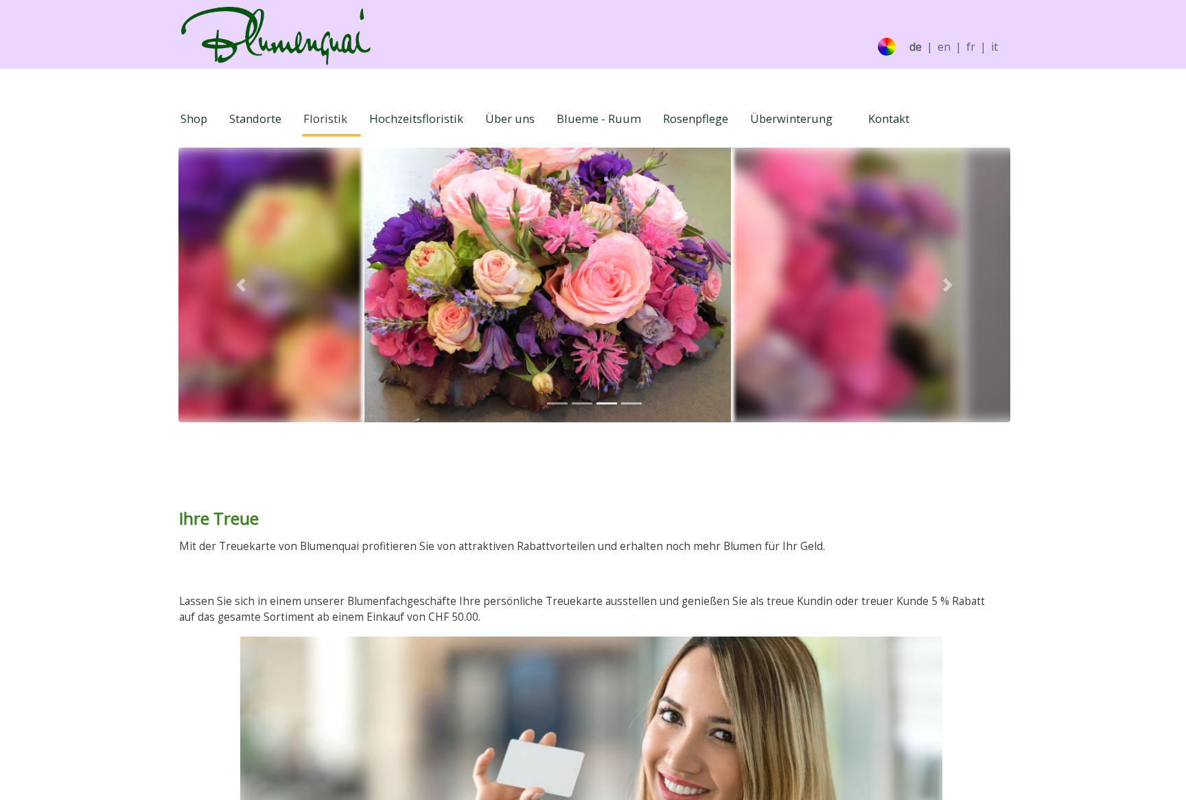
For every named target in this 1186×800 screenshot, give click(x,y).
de (915, 47)
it (994, 47)
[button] (240, 285)
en (944, 47)
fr (970, 47)
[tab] (557, 403)
